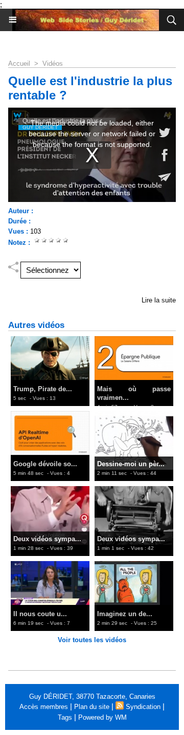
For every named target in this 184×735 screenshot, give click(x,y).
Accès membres (43, 707)
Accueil (19, 63)
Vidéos (52, 63)
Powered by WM (102, 717)
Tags (65, 717)
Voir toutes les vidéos (92, 640)
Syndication (143, 707)
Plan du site (91, 707)
